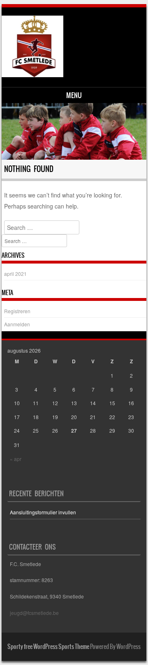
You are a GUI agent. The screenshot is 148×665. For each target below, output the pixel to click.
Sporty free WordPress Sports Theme (48, 646)
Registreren (17, 310)
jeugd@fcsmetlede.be (34, 612)
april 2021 (15, 273)
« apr (15, 458)
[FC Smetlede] (73, 46)
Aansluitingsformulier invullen (43, 512)
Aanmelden (17, 324)
